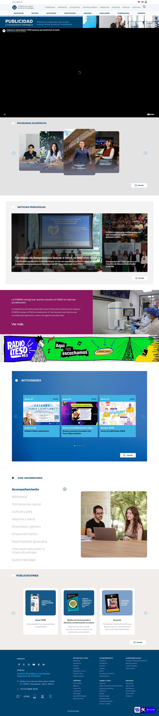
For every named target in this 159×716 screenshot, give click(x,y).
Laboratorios (77, 691)
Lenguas (102, 668)
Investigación (70, 13)
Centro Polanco (130, 668)
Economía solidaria (131, 666)
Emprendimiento (104, 676)
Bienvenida (76, 661)
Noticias (35, 13)
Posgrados (76, 668)
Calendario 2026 (104, 698)
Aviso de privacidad (73, 711)
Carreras (76, 666)
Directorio (102, 683)
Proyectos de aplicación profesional (136, 661)
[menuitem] (50, 7)
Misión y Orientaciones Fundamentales (111, 686)
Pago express (130, 688)
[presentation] (15, 416)
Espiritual (102, 666)
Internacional (123, 13)
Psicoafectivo (103, 663)
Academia (88, 13)
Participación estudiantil (106, 673)
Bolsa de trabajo (104, 696)
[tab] (40, 489)
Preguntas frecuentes (105, 701)
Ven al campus (77, 683)
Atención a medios (104, 703)
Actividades (51, 13)
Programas (18, 13)
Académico (102, 661)
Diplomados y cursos (79, 671)
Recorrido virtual (78, 698)
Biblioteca (76, 686)
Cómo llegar (76, 693)
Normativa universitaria (106, 688)
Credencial (129, 696)
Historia (101, 693)
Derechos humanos (131, 663)
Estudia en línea (78, 673)
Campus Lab (77, 688)
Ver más (17, 324)
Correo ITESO (130, 693)
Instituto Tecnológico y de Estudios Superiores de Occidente (33, 674)
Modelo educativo (78, 676)
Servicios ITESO (130, 691)
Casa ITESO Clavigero (79, 696)
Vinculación (105, 13)
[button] (74, 445)
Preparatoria (77, 663)
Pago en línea (130, 686)
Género (101, 671)
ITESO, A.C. (102, 691)
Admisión (141, 13)
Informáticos (129, 683)
